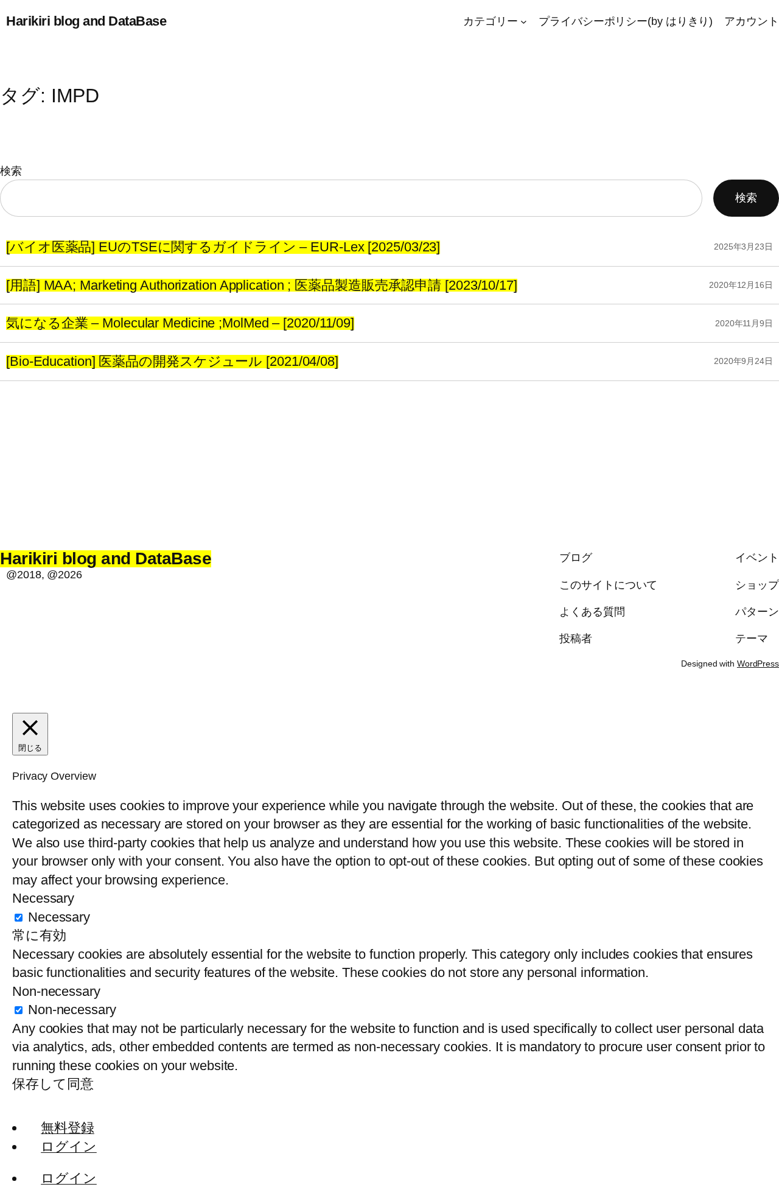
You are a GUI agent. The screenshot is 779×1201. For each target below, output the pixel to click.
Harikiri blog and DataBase (86, 21)
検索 (11, 171)
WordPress (758, 663)
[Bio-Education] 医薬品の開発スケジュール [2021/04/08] (172, 361)
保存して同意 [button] (52, 1083)
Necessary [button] (43, 898)
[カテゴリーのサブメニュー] (523, 21)
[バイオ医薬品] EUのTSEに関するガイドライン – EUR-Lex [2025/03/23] (223, 247)
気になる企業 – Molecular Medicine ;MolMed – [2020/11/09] (180, 323)
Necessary (59, 917)
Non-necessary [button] (56, 991)
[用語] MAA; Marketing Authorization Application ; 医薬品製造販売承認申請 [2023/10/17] (261, 285)
